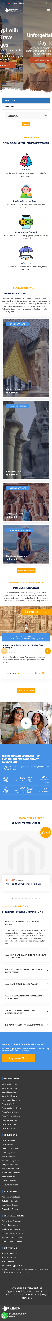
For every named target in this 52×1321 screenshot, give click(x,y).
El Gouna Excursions (10, 1185)
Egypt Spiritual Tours (10, 1120)
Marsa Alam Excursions (11, 1173)
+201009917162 (10, 1253)
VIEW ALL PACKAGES (26, 690)
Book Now (11, 673)
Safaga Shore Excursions (11, 1221)
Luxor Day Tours (18, 406)
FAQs (44, 1294)
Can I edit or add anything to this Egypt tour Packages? (25, 956)
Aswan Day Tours (18, 488)
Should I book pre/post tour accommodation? (20, 1011)
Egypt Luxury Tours (9, 1088)
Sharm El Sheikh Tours (10, 1168)
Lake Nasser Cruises (10, 1205)
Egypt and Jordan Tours (11, 1108)
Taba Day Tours (8, 1177)
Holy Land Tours (8, 1128)
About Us (40, 1291)
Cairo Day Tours (17, 324)
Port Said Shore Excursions (12, 1233)
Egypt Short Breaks (9, 1096)
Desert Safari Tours (9, 1124)
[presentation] (4, 651)
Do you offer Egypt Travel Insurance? (24, 1025)
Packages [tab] (9, 106)
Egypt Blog (28, 1291)
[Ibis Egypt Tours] (12, 10)
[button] (48, 10)
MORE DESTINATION (26, 570)
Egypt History (13, 1291)
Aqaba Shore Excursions (11, 1229)
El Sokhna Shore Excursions (12, 1241)
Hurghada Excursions (20, 530)
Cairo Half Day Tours (10, 1144)
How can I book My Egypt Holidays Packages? (22, 923)
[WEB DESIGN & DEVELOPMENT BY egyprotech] (9, 1318)
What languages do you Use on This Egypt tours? (23, 970)
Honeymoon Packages (11, 1100)
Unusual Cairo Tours (10, 1148)
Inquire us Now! (18, 1058)
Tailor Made (26, 1297)
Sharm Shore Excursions (11, 1225)
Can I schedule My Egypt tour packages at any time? (25, 997)
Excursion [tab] (10, 100)
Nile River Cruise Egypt (11, 1197)
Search (26, 124)
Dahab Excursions (9, 1181)
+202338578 (9, 1261)
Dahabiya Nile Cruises (10, 1201)
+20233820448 (10, 1257)
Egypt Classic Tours (9, 1084)
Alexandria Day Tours (10, 1160)
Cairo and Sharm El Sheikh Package (23, 884)
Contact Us (10, 1294)
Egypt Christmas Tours (11, 1116)
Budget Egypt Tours (9, 1092)
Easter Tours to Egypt (10, 1112)
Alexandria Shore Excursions (13, 1237)
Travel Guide (16, 1287)
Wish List (37, 673)
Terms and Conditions (28, 1294)
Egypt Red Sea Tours (10, 1104)
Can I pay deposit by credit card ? (21, 984)
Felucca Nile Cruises (10, 1209)
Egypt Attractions (33, 1287)
